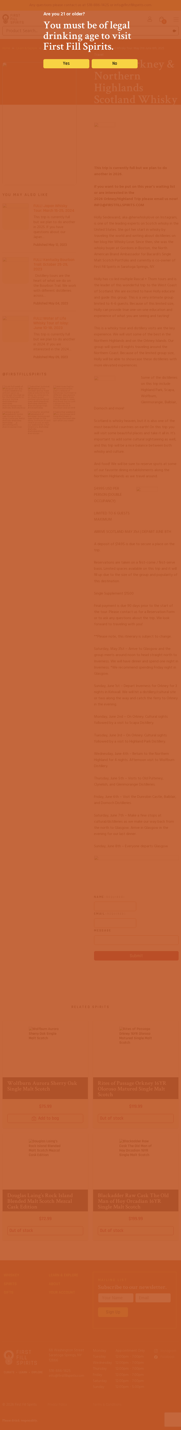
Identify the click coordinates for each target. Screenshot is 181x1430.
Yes (66, 63)
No (114, 63)
